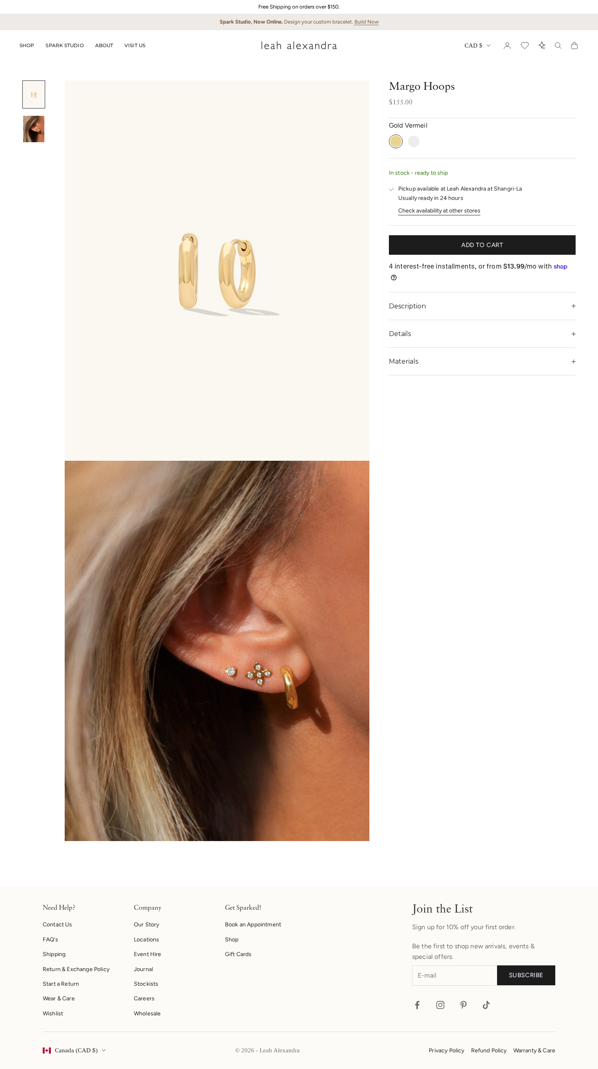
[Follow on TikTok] (486, 1005)
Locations (146, 939)
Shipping (54, 954)
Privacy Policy (446, 1050)
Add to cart (482, 245)
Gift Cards (238, 954)
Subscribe (526, 975)
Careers (144, 998)
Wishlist (53, 1013)
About (104, 45)
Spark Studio (64, 45)
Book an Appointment (253, 924)
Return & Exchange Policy (76, 969)
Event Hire (148, 954)
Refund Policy (489, 1050)
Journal (143, 969)
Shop (27, 45)
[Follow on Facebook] (417, 1005)
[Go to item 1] (33, 94)
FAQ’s (50, 939)
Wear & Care (59, 998)
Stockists (146, 983)
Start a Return (61, 983)
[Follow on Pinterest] (463, 1005)
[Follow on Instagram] (440, 1005)
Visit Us (134, 45)
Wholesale (147, 1013)
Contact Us (57, 924)
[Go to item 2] (33, 129)
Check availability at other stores (439, 210)
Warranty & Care (534, 1050)
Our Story (146, 924)
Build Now (366, 22)
